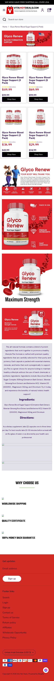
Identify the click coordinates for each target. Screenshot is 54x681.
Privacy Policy (9, 637)
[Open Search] (4, 19)
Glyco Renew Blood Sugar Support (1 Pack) (26, 27)
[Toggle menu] (3, 10)
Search (6, 597)
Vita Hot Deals (22, 674)
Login (5, 602)
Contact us (8, 612)
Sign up (12, 578)
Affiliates (7, 627)
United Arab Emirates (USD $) (18, 652)
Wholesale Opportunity (14, 632)
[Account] (42, 9)
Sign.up (6, 607)
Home (5, 27)
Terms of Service (11, 617)
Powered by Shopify (36, 674)
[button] (46, 670)
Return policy (9, 622)
